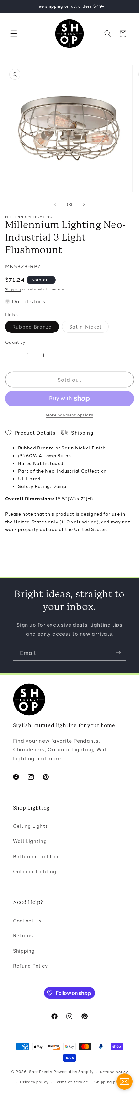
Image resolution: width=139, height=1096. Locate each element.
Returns (23, 935)
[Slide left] (55, 204)
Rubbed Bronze (35, 328)
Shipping (13, 289)
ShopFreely (40, 1071)
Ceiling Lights (30, 825)
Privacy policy (34, 1081)
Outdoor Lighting (34, 871)
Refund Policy (30, 965)
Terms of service (71, 1081)
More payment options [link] (69, 414)
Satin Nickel (89, 328)
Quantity (15, 342)
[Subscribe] (118, 652)
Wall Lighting (30, 841)
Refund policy (114, 1071)
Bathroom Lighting (36, 856)
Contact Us (27, 920)
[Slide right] (84, 204)
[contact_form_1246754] (124, 1081)
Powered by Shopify (73, 1071)
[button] (13, 33)
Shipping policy (109, 1081)
